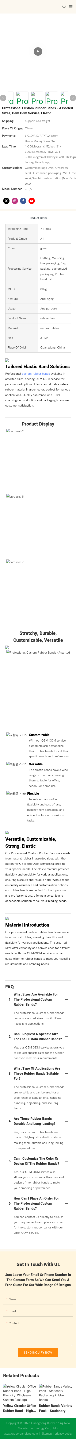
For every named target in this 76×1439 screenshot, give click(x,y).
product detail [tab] (38, 218)
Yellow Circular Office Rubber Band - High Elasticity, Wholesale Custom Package (19, 1408)
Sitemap (46, 1433)
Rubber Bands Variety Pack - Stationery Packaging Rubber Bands (55, 1408)
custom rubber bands (36, 374)
